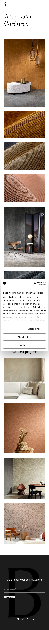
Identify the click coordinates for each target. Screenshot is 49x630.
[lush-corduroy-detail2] (24, 188)
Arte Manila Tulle (24, 430)
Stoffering (29, 373)
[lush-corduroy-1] (24, 73)
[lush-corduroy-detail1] (24, 124)
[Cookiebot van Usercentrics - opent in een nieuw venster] (34, 283)
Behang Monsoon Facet (24, 380)
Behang (17, 373)
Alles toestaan (24, 337)
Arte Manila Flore (24, 525)
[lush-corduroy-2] (24, 237)
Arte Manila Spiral (24, 479)
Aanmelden (9, 597)
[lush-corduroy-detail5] (24, 156)
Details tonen (34, 329)
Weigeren (24, 345)
